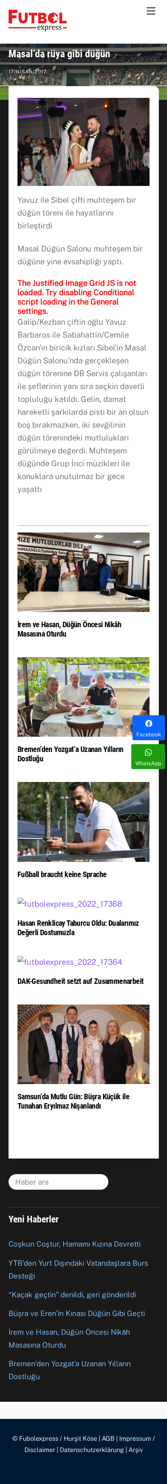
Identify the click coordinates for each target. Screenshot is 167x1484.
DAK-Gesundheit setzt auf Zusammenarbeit (80, 981)
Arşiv (136, 1450)
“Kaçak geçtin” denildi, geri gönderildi (72, 1294)
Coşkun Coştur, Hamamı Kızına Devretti (75, 1244)
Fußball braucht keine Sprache (62, 874)
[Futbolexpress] (38, 27)
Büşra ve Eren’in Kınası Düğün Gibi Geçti (77, 1313)
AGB (108, 1438)
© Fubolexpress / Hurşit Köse (54, 1438)
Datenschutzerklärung (92, 1450)
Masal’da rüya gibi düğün (59, 54)
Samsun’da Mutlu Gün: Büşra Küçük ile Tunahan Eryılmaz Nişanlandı (73, 1101)
